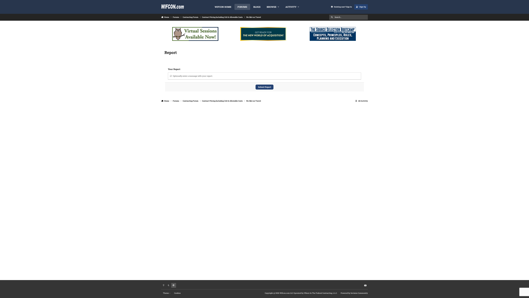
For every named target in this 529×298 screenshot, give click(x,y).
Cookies (177, 293)
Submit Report (264, 87)
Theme (166, 293)
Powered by (354, 293)
